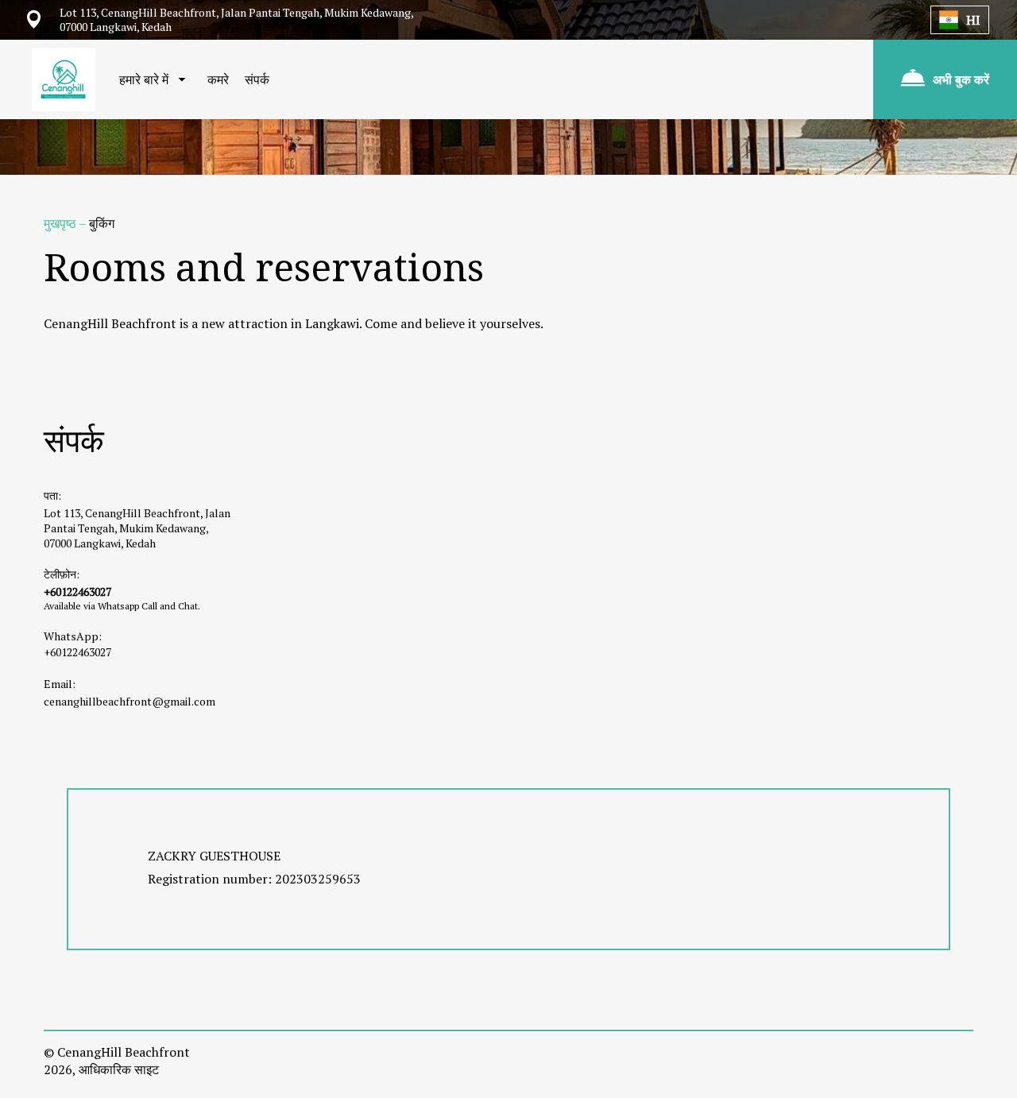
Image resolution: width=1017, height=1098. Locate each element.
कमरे (218, 79)
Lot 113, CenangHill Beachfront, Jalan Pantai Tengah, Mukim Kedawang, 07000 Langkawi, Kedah (137, 528)
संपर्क (257, 79)
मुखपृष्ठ (61, 223)
